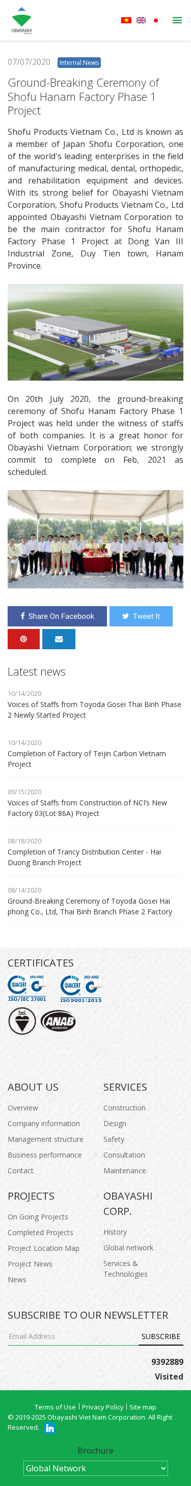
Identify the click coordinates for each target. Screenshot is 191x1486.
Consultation (124, 1155)
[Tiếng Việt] (126, 20)
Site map (142, 1406)
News (17, 1279)
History (115, 1232)
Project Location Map (43, 1248)
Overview (23, 1107)
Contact (21, 1170)
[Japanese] (156, 20)
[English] (141, 20)
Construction (124, 1107)
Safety (113, 1139)
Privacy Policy (103, 1406)
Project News (30, 1264)
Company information (44, 1123)
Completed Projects (40, 1232)
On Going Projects (38, 1216)
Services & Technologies (125, 1268)
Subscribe (161, 1336)
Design (114, 1123)
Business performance (45, 1155)
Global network (128, 1247)
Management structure (46, 1139)
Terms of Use (55, 1406)
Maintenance (124, 1170)
